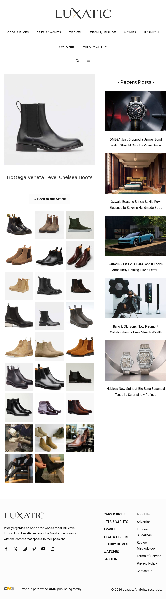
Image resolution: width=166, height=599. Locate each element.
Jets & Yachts (49, 32)
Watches (67, 46)
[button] (77, 61)
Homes (130, 32)
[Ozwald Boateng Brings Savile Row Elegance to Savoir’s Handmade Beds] (135, 174)
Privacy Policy (147, 563)
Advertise (144, 522)
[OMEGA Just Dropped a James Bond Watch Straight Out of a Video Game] (135, 112)
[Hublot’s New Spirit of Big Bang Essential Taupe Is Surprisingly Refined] (135, 361)
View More (92, 46)
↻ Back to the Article (49, 199)
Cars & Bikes (18, 32)
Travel (75, 32)
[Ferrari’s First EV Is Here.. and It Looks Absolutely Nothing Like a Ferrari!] (135, 237)
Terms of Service (149, 556)
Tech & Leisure (103, 32)
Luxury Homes (116, 544)
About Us (143, 514)
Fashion (151, 32)
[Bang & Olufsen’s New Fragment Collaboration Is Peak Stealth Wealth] (135, 299)
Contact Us (144, 571)
